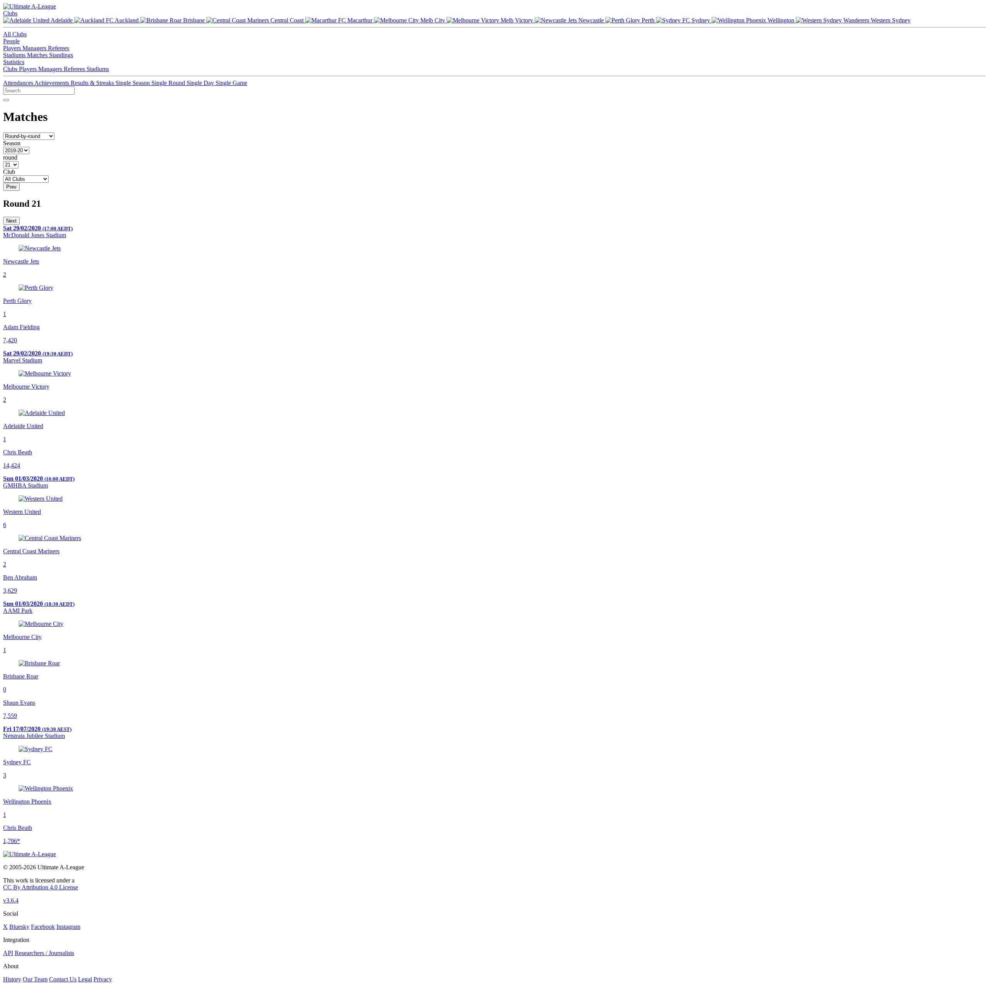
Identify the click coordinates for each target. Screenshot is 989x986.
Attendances (18, 83)
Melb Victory (517, 20)
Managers (35, 48)
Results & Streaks (93, 83)
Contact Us (62, 979)
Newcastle (591, 20)
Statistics (13, 62)
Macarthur (360, 20)
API (8, 953)
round (10, 157)
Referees (58, 48)
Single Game (231, 83)
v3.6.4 (11, 900)
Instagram (68, 926)
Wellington (781, 20)
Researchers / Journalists (44, 953)
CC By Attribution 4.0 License (40, 887)
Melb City (433, 20)
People (11, 41)
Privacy (102, 979)
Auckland (127, 20)
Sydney (701, 20)
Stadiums (15, 55)
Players (12, 48)
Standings (61, 55)
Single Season (133, 83)
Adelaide (61, 20)
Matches (38, 55)
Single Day (201, 83)
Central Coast (287, 20)
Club (9, 171)
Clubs (10, 13)
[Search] (6, 100)
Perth (648, 20)
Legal (85, 979)
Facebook (43, 926)
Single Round (169, 83)
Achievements (52, 83)
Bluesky (19, 926)
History (12, 979)
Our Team (35, 979)
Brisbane (194, 20)
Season (11, 143)
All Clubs (15, 34)
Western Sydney (890, 20)
